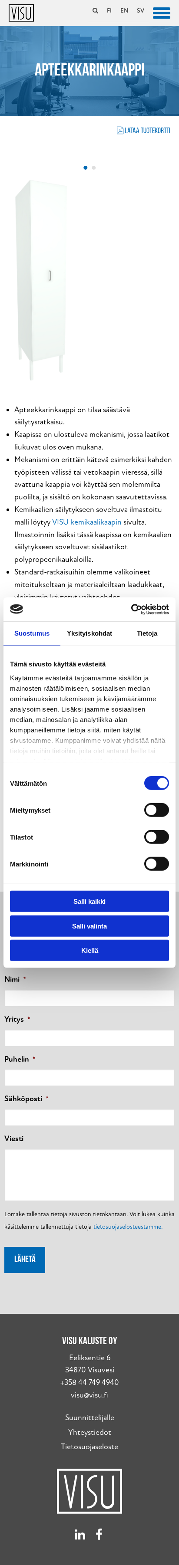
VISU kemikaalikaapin (87, 522)
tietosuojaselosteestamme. (127, 1226)
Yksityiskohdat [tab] (89, 633)
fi (109, 10)
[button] (161, 12)
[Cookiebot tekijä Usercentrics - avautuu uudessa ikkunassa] (131, 609)
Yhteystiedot (89, 1432)
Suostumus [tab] (32, 633)
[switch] (156, 810)
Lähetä (25, 1259)
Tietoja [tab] (147, 633)
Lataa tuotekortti (146, 131)
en (124, 10)
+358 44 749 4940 (89, 1383)
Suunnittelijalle (89, 1418)
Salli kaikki (89, 901)
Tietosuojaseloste (89, 1447)
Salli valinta (89, 925)
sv (140, 10)
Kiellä (89, 950)
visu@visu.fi (89, 1395)
